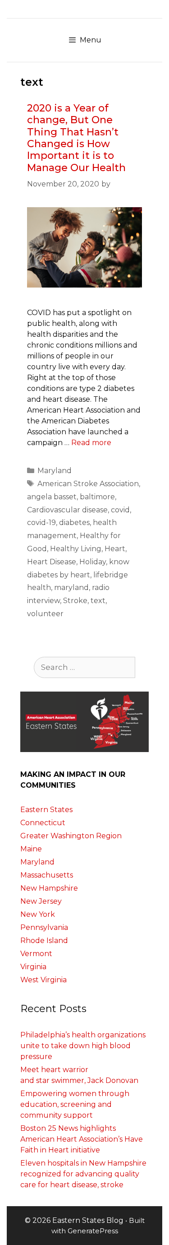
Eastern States (46, 809)
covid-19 (41, 522)
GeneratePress (93, 1230)
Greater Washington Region (71, 836)
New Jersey (41, 901)
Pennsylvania (44, 927)
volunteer (45, 613)
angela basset (52, 496)
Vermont (36, 953)
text (98, 600)
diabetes (74, 522)
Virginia (33, 966)
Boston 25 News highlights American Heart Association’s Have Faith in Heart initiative (81, 1139)
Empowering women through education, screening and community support (74, 1104)
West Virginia (43, 980)
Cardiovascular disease (67, 510)
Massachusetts (46, 875)
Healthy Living (75, 548)
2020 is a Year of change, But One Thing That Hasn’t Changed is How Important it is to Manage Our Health (76, 138)
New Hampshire (49, 888)
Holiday (92, 561)
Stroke (75, 600)
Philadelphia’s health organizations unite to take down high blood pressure (83, 1046)
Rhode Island (44, 940)
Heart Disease (51, 561)
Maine (31, 849)
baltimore (97, 496)
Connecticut (42, 822)
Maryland (54, 470)
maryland (71, 587)
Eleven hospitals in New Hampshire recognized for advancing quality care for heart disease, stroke (83, 1174)
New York (37, 914)
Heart (115, 548)
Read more (91, 442)
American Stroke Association (88, 483)
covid (120, 510)
